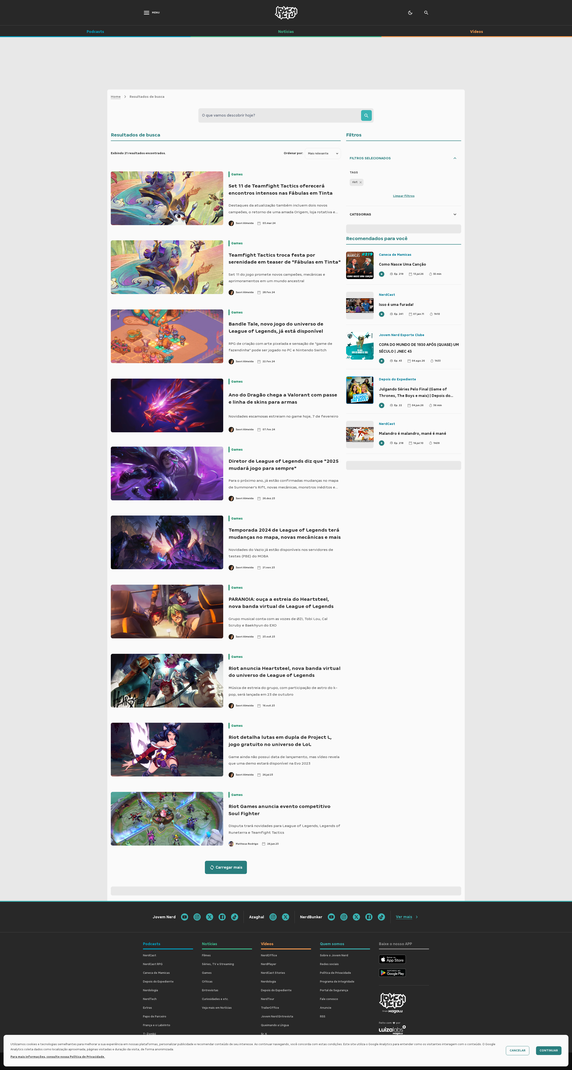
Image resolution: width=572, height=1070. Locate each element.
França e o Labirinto (156, 1025)
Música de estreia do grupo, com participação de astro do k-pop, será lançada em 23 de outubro (283, 691)
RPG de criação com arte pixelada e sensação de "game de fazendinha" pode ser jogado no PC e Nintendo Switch (280, 346)
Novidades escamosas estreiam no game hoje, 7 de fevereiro (283, 416)
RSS (322, 1016)
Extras (147, 1007)
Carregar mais (229, 867)
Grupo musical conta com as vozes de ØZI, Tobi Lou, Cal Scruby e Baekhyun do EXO (278, 622)
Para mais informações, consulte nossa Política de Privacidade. (58, 1056)
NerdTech (150, 999)
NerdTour (267, 999)
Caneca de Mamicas (395, 254)
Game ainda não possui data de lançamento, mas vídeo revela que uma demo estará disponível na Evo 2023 (284, 760)
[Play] (381, 274)
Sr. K (264, 1034)
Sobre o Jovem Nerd (334, 955)
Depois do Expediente (397, 379)
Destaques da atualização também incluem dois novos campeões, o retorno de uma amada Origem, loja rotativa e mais (282, 209)
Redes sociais (329, 964)
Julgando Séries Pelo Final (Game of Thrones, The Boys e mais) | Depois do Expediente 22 (414, 393)
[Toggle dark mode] (410, 12)
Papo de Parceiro (154, 1016)
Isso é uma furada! (396, 305)
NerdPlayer (268, 964)
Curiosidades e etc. (215, 999)
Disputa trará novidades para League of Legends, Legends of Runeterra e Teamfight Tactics (284, 829)
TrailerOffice (270, 1007)
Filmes (206, 955)
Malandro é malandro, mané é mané (412, 433)
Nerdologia (150, 990)
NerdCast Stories (273, 972)
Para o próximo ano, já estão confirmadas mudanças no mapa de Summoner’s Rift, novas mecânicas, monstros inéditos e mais (283, 484)
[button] (357, 182)
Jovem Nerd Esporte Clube (401, 335)
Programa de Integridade (337, 981)
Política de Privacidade (335, 972)
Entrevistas (210, 990)
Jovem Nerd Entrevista (277, 1016)
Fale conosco (329, 999)
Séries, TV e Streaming (218, 964)
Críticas (207, 981)
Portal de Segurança (334, 990)
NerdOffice (269, 955)
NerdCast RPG (153, 964)
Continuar (549, 1050)
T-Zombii (149, 1034)
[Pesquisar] (366, 115)
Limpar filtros (403, 196)
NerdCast (387, 294)
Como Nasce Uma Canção (402, 264)
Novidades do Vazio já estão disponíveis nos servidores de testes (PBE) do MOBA (281, 553)
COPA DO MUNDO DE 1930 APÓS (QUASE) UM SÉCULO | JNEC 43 (419, 348)
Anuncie (325, 1007)
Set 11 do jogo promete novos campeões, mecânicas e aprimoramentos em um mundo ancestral (277, 277)
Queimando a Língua (275, 1025)
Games (237, 174)
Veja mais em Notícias (217, 1007)
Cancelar (518, 1050)
